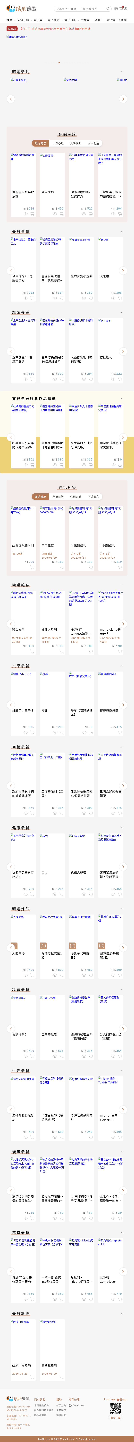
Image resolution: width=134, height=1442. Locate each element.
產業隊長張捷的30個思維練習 (52, 359)
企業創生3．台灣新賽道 (22, 359)
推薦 (9, 20)
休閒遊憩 (75, 497)
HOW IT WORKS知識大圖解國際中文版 (81, 633)
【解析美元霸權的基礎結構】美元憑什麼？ (111, 196)
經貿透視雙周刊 (23, 545)
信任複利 (106, 357)
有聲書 (85, 20)
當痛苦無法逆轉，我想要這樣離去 (52, 280)
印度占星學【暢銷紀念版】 (52, 1117)
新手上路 (61, 1405)
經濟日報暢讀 (21, 1365)
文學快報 (75, 143)
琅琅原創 (122, 20)
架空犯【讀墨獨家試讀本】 (111, 445)
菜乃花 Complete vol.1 (107, 1281)
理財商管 (40, 143)
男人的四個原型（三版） (111, 1036)
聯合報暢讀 (49, 1365)
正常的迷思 (49, 1034)
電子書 (38, 20)
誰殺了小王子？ (23, 710)
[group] (67, 50)
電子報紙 (70, 20)
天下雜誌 (48, 545)
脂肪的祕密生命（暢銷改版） (81, 1036)
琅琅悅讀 (110, 20)
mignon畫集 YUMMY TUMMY (109, 1119)
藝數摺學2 (19, 1034)
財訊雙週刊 (78, 545)
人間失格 (18, 953)
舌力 (45, 872)
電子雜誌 (53, 20)
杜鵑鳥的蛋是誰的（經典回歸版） (23, 447)
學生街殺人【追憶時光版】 (81, 445)
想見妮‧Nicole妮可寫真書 (80, 1281)
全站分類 (23, 20)
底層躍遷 (48, 192)
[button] (11, 99)
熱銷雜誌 (40, 497)
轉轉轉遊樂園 (109, 710)
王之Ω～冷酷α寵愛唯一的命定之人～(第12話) (111, 1200)
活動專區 (101, 20)
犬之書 (104, 276)
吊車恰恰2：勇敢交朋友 (22, 278)
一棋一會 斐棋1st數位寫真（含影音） (51, 1281)
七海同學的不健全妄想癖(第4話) (81, 1200)
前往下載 (115, 1417)
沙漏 (45, 710)
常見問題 (61, 1410)
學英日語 (58, 497)
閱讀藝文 (93, 497)
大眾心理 (58, 143)
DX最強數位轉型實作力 (80, 194)
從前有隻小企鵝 (81, 276)
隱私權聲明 (40, 1415)
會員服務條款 (41, 1405)
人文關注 (93, 143)
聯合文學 (18, 629)
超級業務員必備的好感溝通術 (23, 793)
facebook (78, 1405)
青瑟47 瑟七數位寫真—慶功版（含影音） (23, 1281)
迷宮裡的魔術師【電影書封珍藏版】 (52, 447)
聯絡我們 (61, 1415)
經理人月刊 (49, 629)
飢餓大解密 (78, 872)
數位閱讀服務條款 (44, 1410)
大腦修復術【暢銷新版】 (81, 359)
